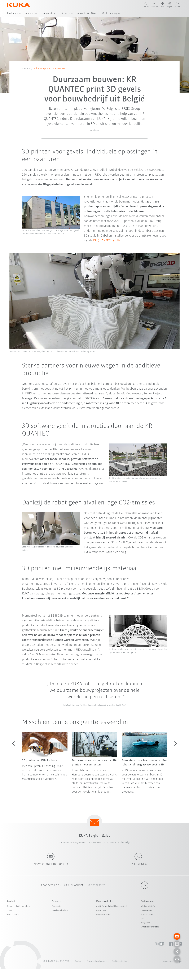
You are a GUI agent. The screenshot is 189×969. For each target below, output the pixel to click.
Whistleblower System (150, 927)
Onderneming (109, 13)
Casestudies (56, 906)
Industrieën (31, 13)
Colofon (78, 961)
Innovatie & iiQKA (86, 13)
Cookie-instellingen (120, 961)
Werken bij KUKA (148, 906)
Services (65, 13)
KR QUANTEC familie (106, 240)
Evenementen (146, 910)
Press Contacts (13, 914)
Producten (12, 13)
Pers (142, 919)
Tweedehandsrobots (60, 910)
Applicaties (49, 13)
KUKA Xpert (101, 910)
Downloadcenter (103, 914)
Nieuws (26, 68)
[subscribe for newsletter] (144, 885)
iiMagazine (145, 923)
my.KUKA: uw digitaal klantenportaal (111, 906)
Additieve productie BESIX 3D (49, 68)
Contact (10, 910)
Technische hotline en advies (18, 906)
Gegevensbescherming (97, 961)
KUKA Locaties (147, 914)
